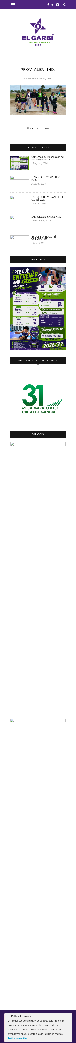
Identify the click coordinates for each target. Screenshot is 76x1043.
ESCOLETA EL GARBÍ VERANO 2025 (43, 238)
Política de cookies (18, 1038)
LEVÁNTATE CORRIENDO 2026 (45, 178)
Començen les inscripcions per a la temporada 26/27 (47, 158)
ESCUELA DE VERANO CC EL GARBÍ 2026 (48, 198)
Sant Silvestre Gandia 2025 (46, 217)
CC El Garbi (40, 128)
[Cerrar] (68, 1016)
